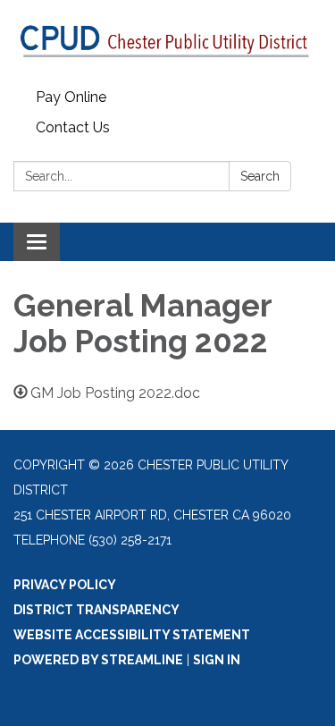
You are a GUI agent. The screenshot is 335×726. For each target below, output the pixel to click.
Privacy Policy (64, 585)
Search (260, 176)
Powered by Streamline (98, 660)
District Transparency (96, 610)
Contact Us (73, 127)
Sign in (216, 660)
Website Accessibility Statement (131, 635)
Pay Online (71, 97)
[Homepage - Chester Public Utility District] (167, 41)
